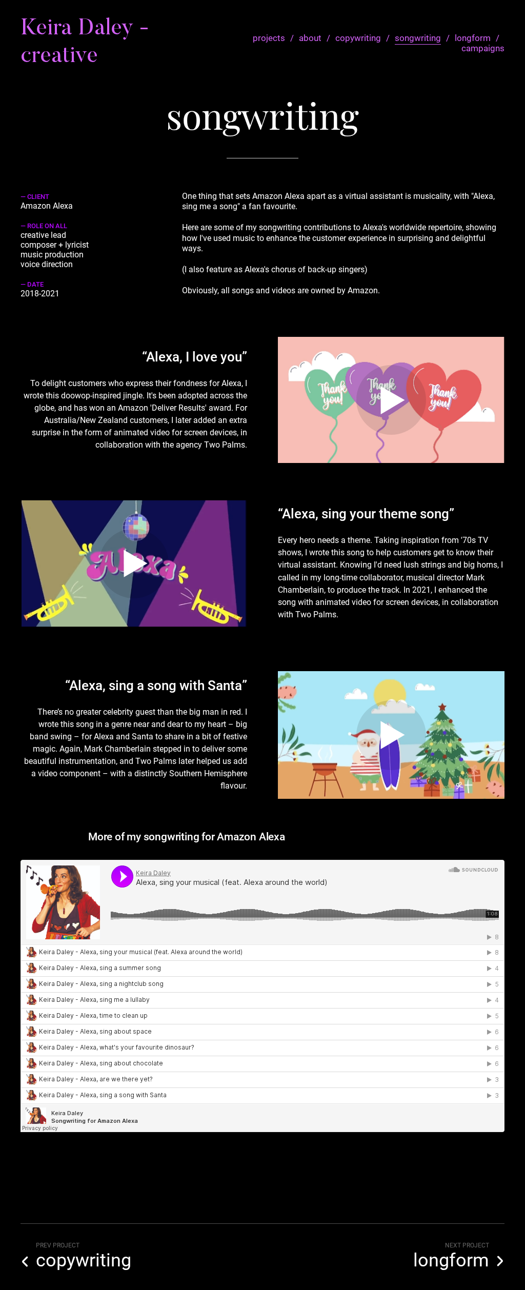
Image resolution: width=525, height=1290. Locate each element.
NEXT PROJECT (467, 1245)
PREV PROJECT (57, 1245)
